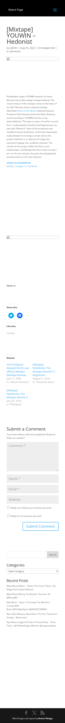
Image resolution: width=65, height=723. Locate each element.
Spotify (10, 166)
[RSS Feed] (22, 297)
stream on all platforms (19, 162)
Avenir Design (45, 718)
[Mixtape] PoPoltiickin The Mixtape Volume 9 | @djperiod (44, 370)
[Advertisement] (32, 202)
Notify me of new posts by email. (26, 516)
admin (14, 48)
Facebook (32, 166)
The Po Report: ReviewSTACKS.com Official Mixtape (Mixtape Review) (18, 370)
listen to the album (27, 110)
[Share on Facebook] (9, 297)
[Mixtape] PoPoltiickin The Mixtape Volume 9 (17, 394)
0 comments (14, 51)
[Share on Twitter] (16, 297)
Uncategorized (46, 48)
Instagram (20, 166)
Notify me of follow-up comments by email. (31, 507)
